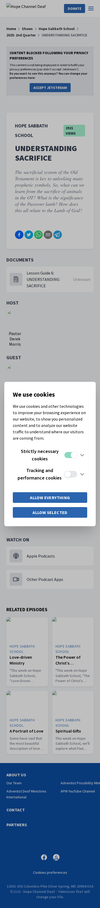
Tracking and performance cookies (40, 474)
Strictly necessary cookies (40, 455)
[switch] (70, 455)
